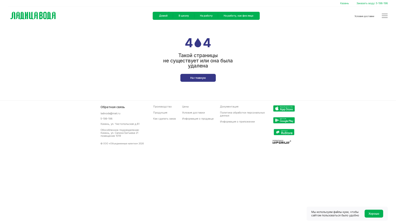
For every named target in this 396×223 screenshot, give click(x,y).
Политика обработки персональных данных (242, 114)
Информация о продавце (198, 118)
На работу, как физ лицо (238, 15)
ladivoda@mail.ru (110, 113)
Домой (163, 15)
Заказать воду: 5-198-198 (372, 3)
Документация (229, 106)
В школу (184, 15)
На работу (206, 15)
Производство (162, 106)
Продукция (160, 112)
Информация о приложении (237, 121)
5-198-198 (106, 118)
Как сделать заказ (164, 118)
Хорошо (373, 213)
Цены (185, 106)
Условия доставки (364, 16)
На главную (198, 77)
